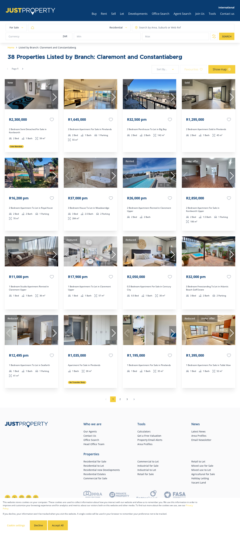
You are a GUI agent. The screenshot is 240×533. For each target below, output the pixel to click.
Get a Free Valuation (149, 435)
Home (11, 47)
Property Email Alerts (149, 440)
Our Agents (90, 431)
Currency (14, 36)
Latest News (198, 431)
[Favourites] (52, 119)
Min (79, 36)
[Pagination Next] (134, 399)
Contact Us (89, 435)
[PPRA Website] (92, 495)
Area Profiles (145, 444)
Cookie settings (16, 525)
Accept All (58, 525)
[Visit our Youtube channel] (35, 498)
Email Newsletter (201, 440)
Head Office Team (93, 444)
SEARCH (226, 36)
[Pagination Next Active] (22, 69)
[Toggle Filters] (214, 36)
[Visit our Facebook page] (7, 498)
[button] (54, 97)
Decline (38, 525)
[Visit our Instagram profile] (28, 498)
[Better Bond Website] (147, 495)
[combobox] (153, 27)
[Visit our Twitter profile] (14, 498)
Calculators (144, 431)
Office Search (91, 440)
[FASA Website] (175, 495)
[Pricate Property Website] (119, 495)
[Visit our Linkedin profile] (21, 498)
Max (147, 36)
